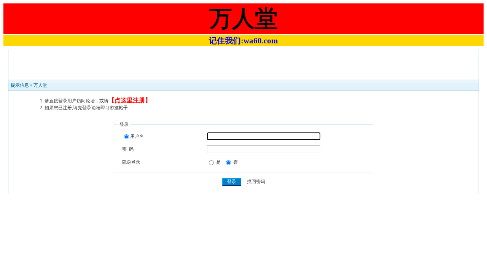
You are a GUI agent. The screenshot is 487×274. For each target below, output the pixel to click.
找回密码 (256, 181)
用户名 (137, 136)
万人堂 (40, 85)
